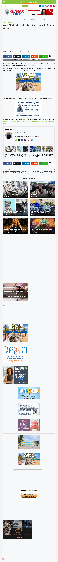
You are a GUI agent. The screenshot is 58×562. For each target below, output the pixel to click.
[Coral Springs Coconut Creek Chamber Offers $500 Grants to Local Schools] (15, 189)
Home (4, 19)
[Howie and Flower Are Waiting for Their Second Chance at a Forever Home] (15, 207)
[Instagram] (46, 6)
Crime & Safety (38, 151)
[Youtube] (54, 6)
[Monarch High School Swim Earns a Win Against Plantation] (42, 189)
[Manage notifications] (3, 559)
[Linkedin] (48, 6)
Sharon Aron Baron (10, 51)
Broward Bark (29, 466)
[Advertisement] (29, 40)
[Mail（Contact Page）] (15, 140)
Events (17, 19)
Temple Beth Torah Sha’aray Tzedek (29, 416)
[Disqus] (29, 256)
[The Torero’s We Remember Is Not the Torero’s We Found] (42, 226)
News (11, 19)
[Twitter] (43, 6)
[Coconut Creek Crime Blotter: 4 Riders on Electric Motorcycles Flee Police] (42, 207)
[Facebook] (40, 6)
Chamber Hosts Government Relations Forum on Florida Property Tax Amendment (47, 155)
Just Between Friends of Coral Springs (29, 432)
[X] (19, 140)
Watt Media (29, 400)
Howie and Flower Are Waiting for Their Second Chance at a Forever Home (22, 155)
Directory (25, 6)
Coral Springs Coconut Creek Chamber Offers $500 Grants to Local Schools (10, 155)
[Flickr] (51, 6)
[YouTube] (28, 140)
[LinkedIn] (31, 140)
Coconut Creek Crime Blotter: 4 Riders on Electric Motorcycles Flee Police (34, 155)
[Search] (54, 2)
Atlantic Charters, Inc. (29, 450)
